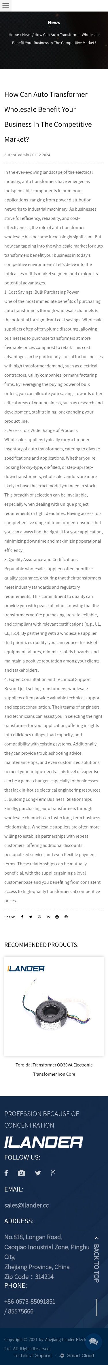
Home (14, 34)
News (26, 34)
